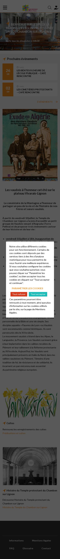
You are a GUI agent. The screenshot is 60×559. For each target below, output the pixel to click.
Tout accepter (38, 294)
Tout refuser (19, 294)
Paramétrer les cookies (27, 288)
